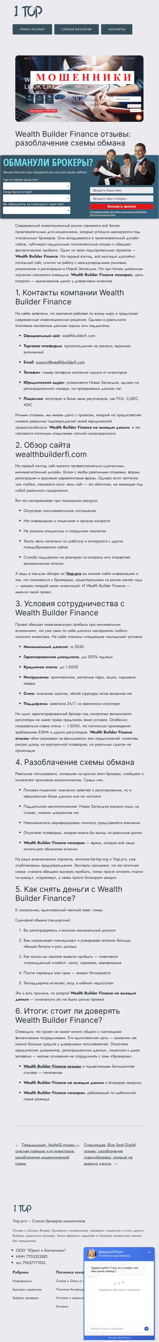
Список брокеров (77, 29)
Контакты (117, 29)
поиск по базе (32, 29)
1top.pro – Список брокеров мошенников (49, 1221)
